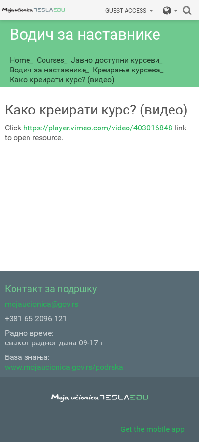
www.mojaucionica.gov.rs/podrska (64, 366)
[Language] (170, 10)
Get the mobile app (152, 429)
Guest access (125, 10)
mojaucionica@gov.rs (41, 304)
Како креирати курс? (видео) (62, 79)
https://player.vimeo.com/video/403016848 (97, 127)
